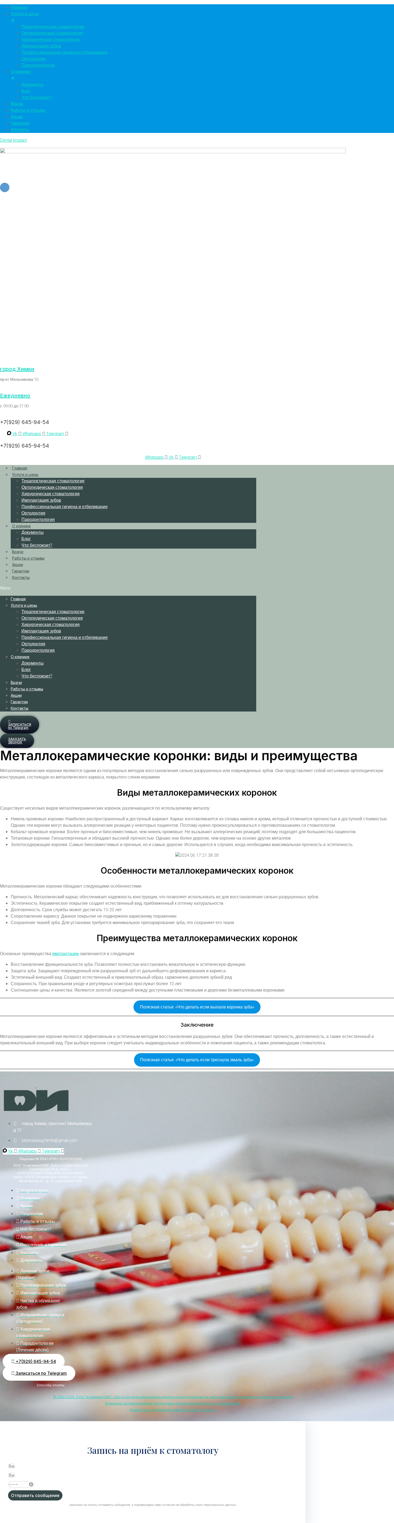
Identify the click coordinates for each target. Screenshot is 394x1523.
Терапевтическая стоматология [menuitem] (52, 27)
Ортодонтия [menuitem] (33, 59)
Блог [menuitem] (26, 91)
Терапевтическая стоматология (52, 481)
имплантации (65, 954)
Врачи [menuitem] (17, 104)
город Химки (17, 369)
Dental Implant (13, 140)
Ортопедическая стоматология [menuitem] (52, 33)
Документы (32, 532)
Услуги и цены (25, 474)
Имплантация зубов (41, 500)
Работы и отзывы (28, 558)
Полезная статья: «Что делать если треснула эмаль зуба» (197, 1060)
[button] (128, 588)
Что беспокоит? (36, 545)
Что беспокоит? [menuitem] (36, 97)
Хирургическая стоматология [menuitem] (50, 39)
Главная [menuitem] (19, 7)
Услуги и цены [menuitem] (25, 17)
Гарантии (20, 571)
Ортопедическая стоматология (52, 487)
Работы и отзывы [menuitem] (28, 110)
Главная (19, 468)
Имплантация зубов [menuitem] (41, 46)
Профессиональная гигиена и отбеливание (64, 507)
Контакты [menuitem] (20, 129)
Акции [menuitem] (17, 117)
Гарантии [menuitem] (20, 123)
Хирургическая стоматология (50, 494)
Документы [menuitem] (32, 84)
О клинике (21, 526)
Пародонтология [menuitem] (38, 65)
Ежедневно (15, 395)
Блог (26, 539)
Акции (17, 564)
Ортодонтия (33, 513)
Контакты (21, 577)
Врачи (17, 551)
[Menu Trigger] (4, 187)
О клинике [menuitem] (21, 75)
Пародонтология (38, 519)
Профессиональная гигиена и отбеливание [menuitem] (64, 52)
